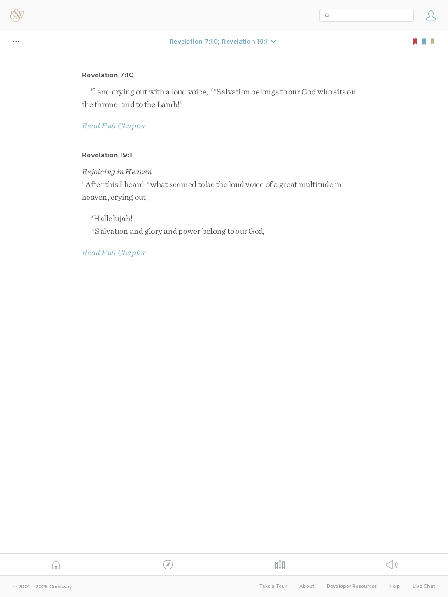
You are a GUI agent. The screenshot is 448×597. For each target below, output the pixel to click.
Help (394, 586)
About (306, 586)
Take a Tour (273, 586)
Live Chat (424, 586)
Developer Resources (352, 586)
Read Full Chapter (114, 126)
